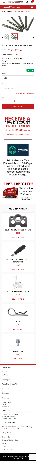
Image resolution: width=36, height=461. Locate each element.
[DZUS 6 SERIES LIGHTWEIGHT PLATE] (18, 221)
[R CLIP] (18, 312)
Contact (4, 429)
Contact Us (5, 393)
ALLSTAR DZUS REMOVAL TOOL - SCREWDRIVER (18, 261)
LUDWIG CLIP (18, 351)
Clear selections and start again (25, 93)
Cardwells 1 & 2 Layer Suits (10, 440)
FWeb (21, 458)
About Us (4, 372)
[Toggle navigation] (4, 2)
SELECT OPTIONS (18, 237)
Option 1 (4, 73)
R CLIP (18, 322)
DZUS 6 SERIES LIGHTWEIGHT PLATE (18, 230)
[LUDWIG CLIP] (18, 342)
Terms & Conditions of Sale (10, 384)
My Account (5, 375)
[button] (31, 18)
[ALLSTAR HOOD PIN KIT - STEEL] (18, 282)
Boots (4, 443)
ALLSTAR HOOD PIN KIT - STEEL (18, 292)
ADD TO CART (18, 106)
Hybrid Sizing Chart (7, 449)
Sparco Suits (6, 437)
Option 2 (4, 84)
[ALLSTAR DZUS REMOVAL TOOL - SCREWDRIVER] (18, 250)
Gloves (4, 446)
